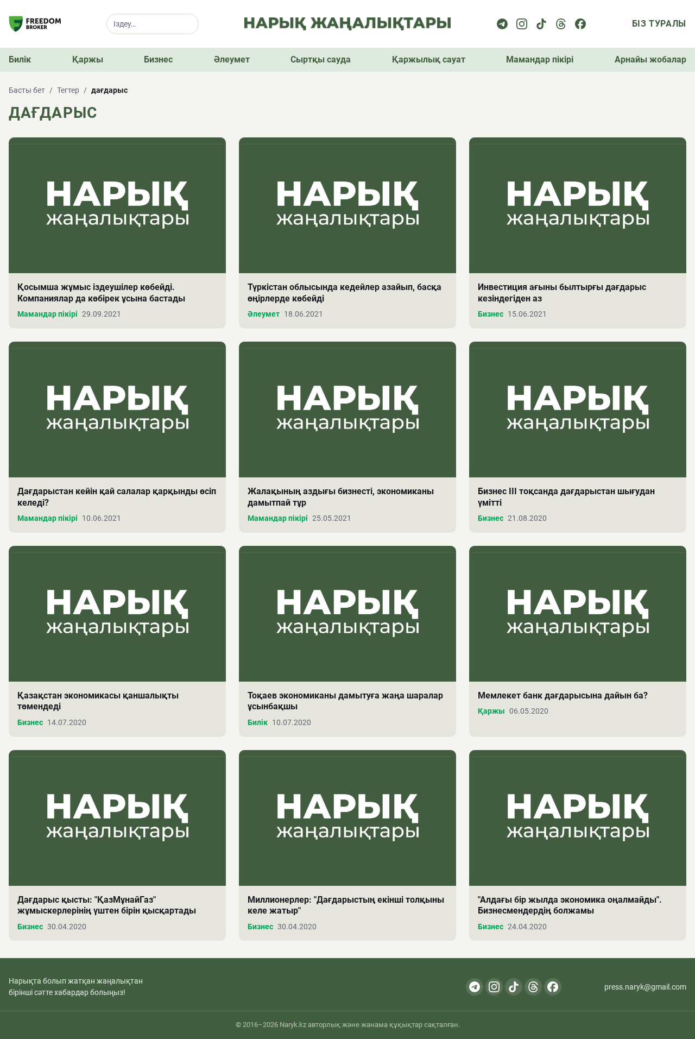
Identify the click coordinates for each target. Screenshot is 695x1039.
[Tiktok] (541, 24)
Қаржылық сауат (428, 59)
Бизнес (158, 59)
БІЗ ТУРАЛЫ (659, 23)
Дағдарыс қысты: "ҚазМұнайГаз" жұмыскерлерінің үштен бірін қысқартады (106, 905)
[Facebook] (580, 24)
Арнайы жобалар (650, 59)
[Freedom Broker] (35, 24)
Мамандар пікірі (539, 59)
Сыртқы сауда (320, 59)
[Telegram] (502, 24)
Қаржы (87, 59)
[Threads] (561, 24)
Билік (20, 59)
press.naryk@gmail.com (645, 987)
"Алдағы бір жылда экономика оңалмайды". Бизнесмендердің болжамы (570, 905)
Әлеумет (232, 59)
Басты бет (27, 90)
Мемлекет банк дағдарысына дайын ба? (563, 695)
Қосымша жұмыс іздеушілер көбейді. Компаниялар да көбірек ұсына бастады (101, 293)
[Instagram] (521, 24)
